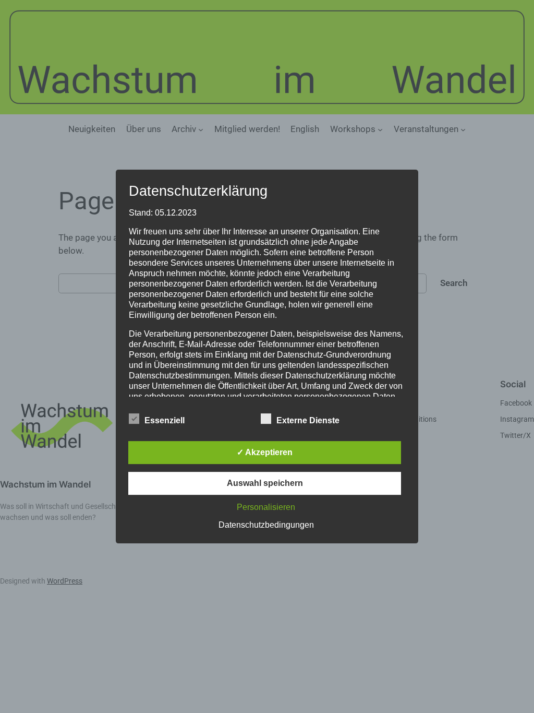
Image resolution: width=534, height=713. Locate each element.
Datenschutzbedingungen (266, 524)
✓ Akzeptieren (265, 452)
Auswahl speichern (265, 483)
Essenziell (164, 420)
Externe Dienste (307, 420)
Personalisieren (266, 507)
